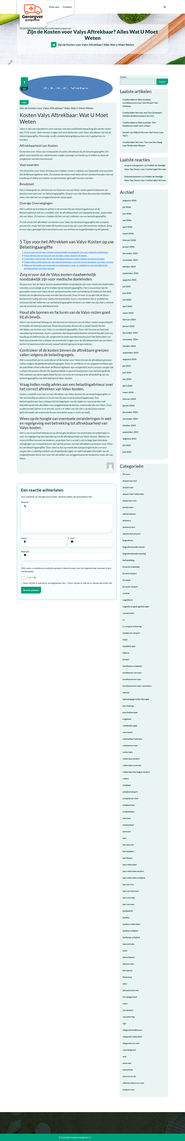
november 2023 (130, 418)
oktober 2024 (129, 346)
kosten (126, 659)
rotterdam (128, 752)
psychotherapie (130, 712)
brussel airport (130, 573)
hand (125, 639)
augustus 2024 (129, 359)
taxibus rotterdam (131, 924)
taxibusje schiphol (131, 937)
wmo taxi (127, 1063)
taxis (125, 950)
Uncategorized (130, 997)
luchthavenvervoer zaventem (137, 686)
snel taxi (127, 818)
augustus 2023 (129, 438)
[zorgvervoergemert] (110, 465)
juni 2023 (127, 452)
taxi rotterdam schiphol (134, 877)
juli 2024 (127, 365)
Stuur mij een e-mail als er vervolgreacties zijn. (44, 583)
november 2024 (130, 339)
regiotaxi (127, 719)
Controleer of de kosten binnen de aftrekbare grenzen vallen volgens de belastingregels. (64, 258)
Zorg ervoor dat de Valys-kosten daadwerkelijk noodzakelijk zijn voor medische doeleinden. (66, 252)
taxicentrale (128, 944)
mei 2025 (127, 299)
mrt (24, 85)
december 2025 (130, 253)
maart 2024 (128, 392)
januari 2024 (128, 405)
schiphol (127, 785)
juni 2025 (127, 293)
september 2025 (130, 273)
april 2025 (127, 306)
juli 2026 (127, 207)
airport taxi (128, 487)
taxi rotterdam (130, 864)
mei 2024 (127, 379)
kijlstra (126, 652)
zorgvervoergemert (134, 165)
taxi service (128, 884)
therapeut (127, 970)
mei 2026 (127, 220)
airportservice (130, 500)
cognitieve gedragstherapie (136, 606)
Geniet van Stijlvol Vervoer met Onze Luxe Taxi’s (143, 134)
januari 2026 (128, 246)
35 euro (126, 474)
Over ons (54, 6)
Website (25, 551)
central (126, 593)
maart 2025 (128, 313)
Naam (24, 538)
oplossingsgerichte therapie (136, 699)
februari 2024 (129, 399)
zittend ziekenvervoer (133, 1083)
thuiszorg (127, 977)
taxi (124, 838)
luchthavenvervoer (132, 679)
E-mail (71, 538)
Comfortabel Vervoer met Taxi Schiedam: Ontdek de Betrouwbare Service (142, 114)
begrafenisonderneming (134, 553)
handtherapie (129, 646)
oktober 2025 (129, 266)
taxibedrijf (128, 911)
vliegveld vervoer (131, 1043)
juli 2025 (127, 286)
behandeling (128, 560)
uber (125, 983)
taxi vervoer (129, 904)
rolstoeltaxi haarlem (132, 738)
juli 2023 (127, 445)
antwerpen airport (131, 533)
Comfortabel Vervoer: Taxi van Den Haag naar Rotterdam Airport (142, 144)
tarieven (127, 831)
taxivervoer (128, 963)
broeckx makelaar (131, 566)
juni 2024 (127, 372)
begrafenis (128, 540)
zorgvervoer (129, 1089)
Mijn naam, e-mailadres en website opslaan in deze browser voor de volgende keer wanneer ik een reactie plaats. (66, 570)
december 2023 (130, 412)
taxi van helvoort (131, 891)
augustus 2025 (129, 279)
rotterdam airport (131, 758)
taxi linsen (127, 858)
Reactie (25, 502)
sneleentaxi (128, 825)
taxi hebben (128, 851)
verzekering (128, 1016)
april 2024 (127, 385)
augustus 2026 (129, 200)
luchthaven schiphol (132, 666)
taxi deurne (128, 844)
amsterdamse (129, 513)
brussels (127, 580)
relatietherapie (130, 725)
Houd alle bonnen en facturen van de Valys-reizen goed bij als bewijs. (55, 255)
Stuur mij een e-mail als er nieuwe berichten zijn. (90, 583)
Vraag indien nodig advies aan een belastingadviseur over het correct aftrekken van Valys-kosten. (68, 262)
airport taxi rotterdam (133, 494)
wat (124, 1056)
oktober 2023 (129, 425)
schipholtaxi (128, 811)
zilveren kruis (129, 1076)
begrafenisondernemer (134, 547)
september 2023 (130, 432)
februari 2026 (129, 240)
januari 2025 (128, 326)
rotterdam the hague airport (136, 772)
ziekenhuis (128, 1069)
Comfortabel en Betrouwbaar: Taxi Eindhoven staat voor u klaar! (139, 124)
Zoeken (123, 77)
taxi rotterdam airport (133, 871)
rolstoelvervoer (130, 745)
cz (124, 619)
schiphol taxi (129, 805)
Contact (67, 6)
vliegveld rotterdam (132, 1036)
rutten (126, 778)
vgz (124, 1023)
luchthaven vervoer (132, 672)
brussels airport (130, 586)
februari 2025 (129, 319)
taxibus (126, 917)
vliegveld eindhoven (132, 1030)
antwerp (127, 520)
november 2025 (130, 260)
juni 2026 (127, 213)
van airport (128, 1010)
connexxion (128, 613)
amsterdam (128, 507)
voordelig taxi (129, 1049)
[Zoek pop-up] (164, 7)
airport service (130, 480)
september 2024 (130, 352)
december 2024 (130, 332)
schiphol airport (130, 791)
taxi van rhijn (129, 897)
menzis (126, 692)
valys (24, 102)
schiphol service (130, 798)
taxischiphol (128, 957)
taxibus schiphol (130, 930)
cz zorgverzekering (132, 626)
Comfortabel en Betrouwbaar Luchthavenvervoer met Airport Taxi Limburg (140, 102)
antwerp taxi (129, 527)
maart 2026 (128, 233)
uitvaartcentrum (131, 990)
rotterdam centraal (132, 765)
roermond (127, 732)
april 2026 (127, 227)
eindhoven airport (131, 633)
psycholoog (128, 705)
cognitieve (128, 600)
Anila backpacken (132, 176)
